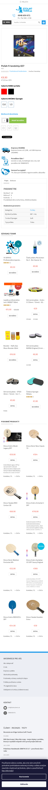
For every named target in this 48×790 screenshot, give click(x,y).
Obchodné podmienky (10, 675)
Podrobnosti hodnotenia (18, 71)
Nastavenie (24, 776)
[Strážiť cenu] (16, 127)
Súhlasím (24, 784)
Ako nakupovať (8, 663)
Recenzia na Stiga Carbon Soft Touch (17, 732)
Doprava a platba (9, 671)
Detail (35, 314)
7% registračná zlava (10, 686)
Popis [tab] (6, 180)
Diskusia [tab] (13, 180)
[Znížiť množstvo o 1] (7, 121)
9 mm (5, 411)
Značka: (34, 71)
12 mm (35, 319)
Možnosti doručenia (9, 114)
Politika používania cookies (12, 682)
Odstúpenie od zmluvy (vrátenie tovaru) (15, 690)
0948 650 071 (12, 713)
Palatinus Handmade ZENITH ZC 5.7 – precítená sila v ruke (23, 750)
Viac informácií (7, 770)
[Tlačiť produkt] (3, 127)
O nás (5, 667)
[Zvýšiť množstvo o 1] (7, 119)
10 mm (28, 319)
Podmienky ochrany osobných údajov (15, 678)
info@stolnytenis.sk (14, 708)
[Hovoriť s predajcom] (9, 127)
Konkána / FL (7, 476)
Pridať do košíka (18, 120)
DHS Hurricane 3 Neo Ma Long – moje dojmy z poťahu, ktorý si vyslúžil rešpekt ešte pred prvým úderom (23, 740)
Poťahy (32, 210)
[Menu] (6, 22)
